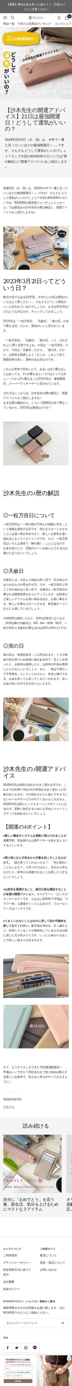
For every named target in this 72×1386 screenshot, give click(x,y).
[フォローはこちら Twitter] (16, 1347)
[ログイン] (59, 17)
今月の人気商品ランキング (34, 23)
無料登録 (18, 1381)
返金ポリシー (11, 1289)
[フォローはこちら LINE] (34, 1347)
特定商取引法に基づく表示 (17, 1272)
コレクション (62, 23)
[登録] (62, 1323)
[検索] (12, 17)
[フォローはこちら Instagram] (25, 1347)
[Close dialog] (69, 1358)
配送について (48, 1255)
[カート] (67, 18)
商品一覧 (8, 23)
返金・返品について (52, 1262)
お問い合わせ (48, 1269)
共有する (8, 1107)
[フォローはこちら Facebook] (7, 1347)
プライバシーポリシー (17, 1262)
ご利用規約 (10, 1255)
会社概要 (8, 1281)
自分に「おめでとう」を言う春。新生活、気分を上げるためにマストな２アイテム (30, 1204)
